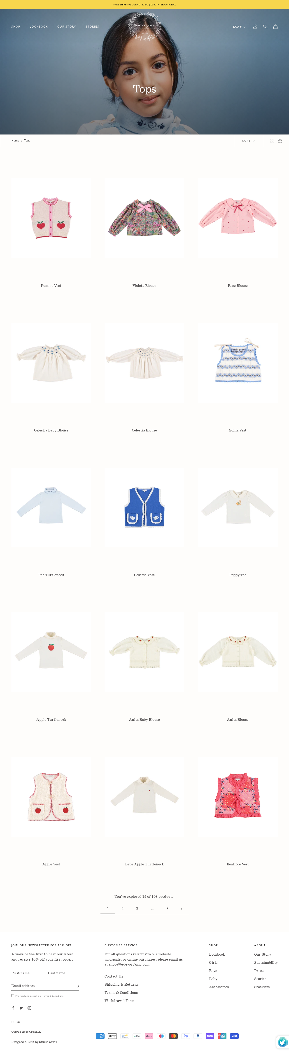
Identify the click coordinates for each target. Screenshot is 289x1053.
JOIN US (144, 584)
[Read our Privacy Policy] (183, 573)
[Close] (196, 453)
